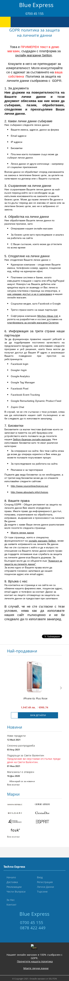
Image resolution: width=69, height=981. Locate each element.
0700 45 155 (34, 13)
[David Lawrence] (20, 821)
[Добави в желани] (14, 715)
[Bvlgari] (20, 813)
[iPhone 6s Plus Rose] (34, 677)
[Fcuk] (20, 830)
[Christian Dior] (48, 813)
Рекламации (14, 886)
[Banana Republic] (20, 804)
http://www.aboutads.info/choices (29, 492)
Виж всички (13, 784)
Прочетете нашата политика (35, 961)
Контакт (11, 904)
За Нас (11, 899)
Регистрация (45, 882)
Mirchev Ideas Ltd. (48, 316)
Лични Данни (45, 886)
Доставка (12, 882)
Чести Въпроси (16, 891)
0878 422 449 (33, 927)
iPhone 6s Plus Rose (35, 698)
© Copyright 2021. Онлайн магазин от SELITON (34, 978)
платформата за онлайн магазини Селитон (33, 322)
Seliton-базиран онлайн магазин (32, 439)
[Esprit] (48, 821)
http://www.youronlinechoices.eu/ (29, 486)
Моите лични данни (22, 532)
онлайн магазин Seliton (42, 540)
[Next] (60, 688)
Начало (11, 877)
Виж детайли (38, 715)
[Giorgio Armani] (48, 804)
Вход (40, 877)
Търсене (42, 891)
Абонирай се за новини (22, 781)
